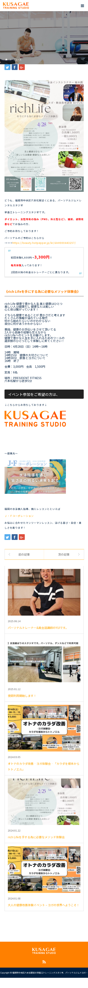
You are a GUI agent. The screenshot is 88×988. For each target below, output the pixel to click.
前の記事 (24, 554)
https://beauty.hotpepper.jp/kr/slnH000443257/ (44, 242)
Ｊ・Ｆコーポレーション (19, 515)
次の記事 (64, 554)
